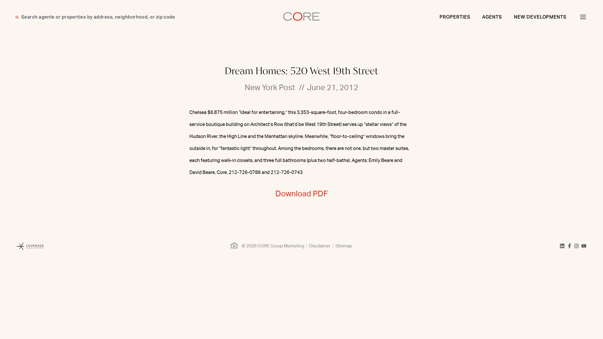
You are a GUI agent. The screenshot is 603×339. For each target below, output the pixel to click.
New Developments (540, 17)
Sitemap (343, 246)
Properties (455, 17)
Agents (492, 17)
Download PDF (301, 194)
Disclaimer (320, 246)
